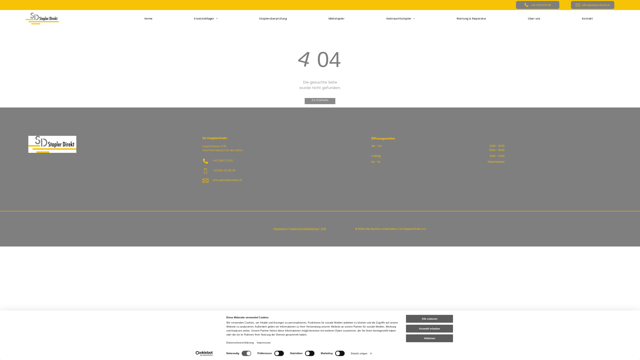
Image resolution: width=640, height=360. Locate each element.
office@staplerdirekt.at (227, 180)
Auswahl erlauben (429, 328)
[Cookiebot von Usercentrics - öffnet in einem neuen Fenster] (204, 353)
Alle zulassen (429, 318)
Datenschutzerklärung (240, 342)
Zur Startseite (320, 100)
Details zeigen (359, 353)
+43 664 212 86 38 (223, 170)
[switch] (279, 353)
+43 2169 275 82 (222, 160)
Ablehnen (429, 338)
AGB (323, 229)
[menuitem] (148, 18)
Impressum (264, 342)
